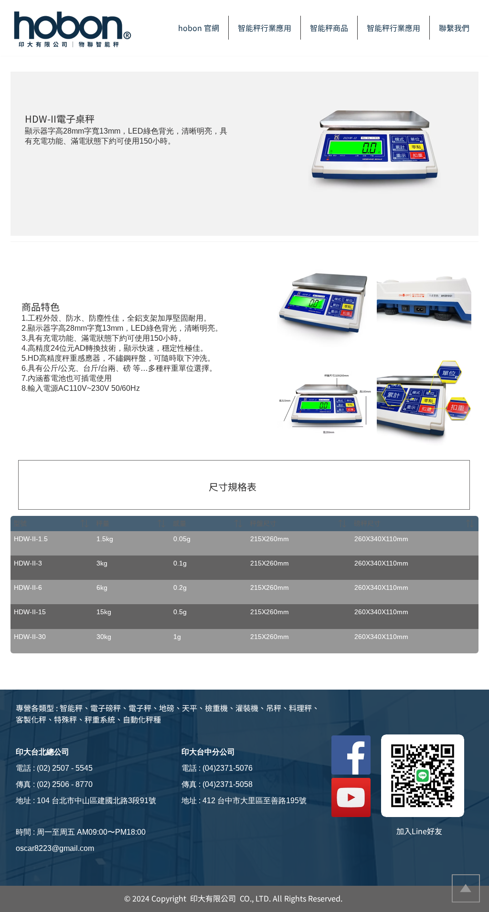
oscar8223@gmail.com (55, 848)
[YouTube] (351, 797)
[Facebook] (351, 755)
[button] (329, 28)
